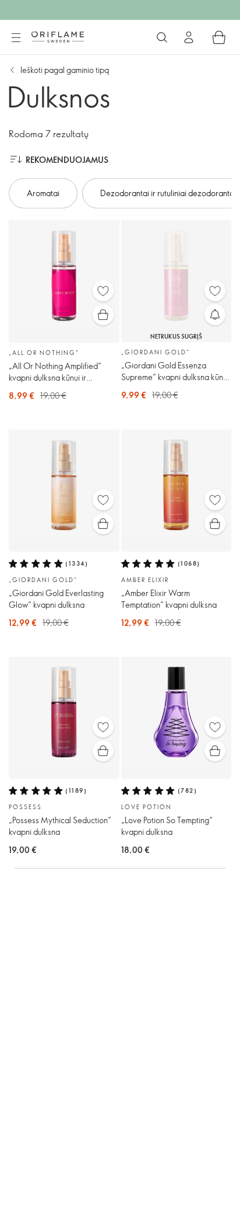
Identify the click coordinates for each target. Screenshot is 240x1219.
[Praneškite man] (214, 314)
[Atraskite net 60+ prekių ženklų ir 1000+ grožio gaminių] (162, 37)
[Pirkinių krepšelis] (219, 37)
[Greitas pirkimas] (103, 314)
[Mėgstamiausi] (103, 290)
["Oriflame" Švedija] (58, 37)
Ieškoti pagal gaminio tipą (64, 69)
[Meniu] (16, 38)
